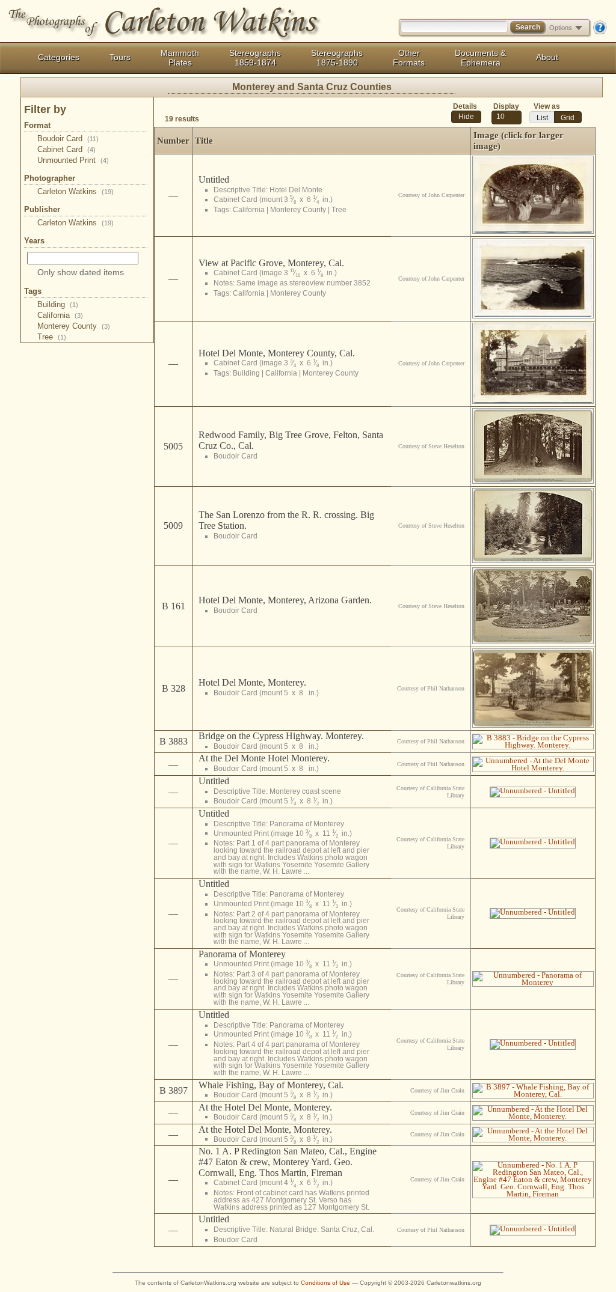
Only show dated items (80, 272)
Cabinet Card (66, 149)
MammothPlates (180, 57)
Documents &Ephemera (480, 57)
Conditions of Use (325, 1282)
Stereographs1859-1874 (255, 57)
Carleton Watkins (75, 191)
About (547, 57)
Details (465, 106)
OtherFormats (409, 57)
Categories (58, 57)
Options (560, 27)
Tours (120, 57)
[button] (466, 117)
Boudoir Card (68, 138)
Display (506, 106)
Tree (51, 336)
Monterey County (73, 326)
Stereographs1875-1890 (337, 57)
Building (57, 304)
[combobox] (506, 117)
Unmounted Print (73, 160)
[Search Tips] (600, 32)
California (60, 315)
